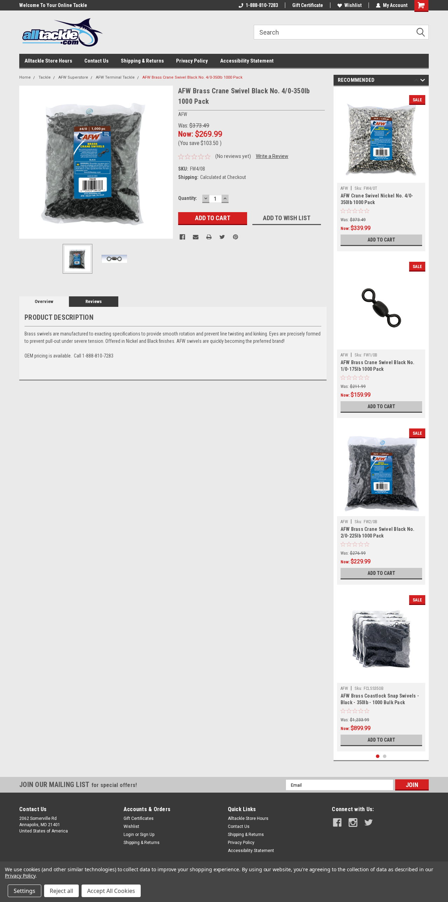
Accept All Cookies (111, 891)
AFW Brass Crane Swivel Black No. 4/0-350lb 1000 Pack (192, 77)
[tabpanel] (381, 170)
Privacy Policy (192, 61)
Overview (44, 301)
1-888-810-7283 (262, 5)
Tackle (44, 77)
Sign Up (147, 834)
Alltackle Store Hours (48, 61)
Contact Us (96, 61)
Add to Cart (381, 240)
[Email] (195, 237)
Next (166, 162)
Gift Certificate (307, 5)
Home (25, 77)
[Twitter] (222, 237)
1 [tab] (378, 756)
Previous (26, 162)
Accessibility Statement (247, 61)
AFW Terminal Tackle (115, 77)
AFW (344, 188)
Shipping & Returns (142, 61)
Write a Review (272, 156)
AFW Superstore (73, 77)
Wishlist (353, 5)
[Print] (209, 237)
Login (129, 834)
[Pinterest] (235, 237)
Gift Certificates (139, 818)
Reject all (61, 891)
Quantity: (187, 198)
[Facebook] (182, 237)
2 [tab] (385, 756)
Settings (24, 891)
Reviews (93, 301)
